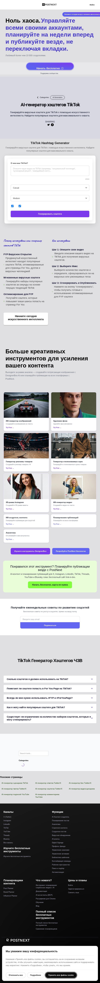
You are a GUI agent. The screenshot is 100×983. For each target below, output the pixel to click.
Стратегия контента (59, 828)
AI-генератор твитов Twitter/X (14, 789)
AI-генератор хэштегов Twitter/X (48, 789)
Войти (92, 5)
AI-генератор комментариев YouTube (47, 795)
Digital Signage (57, 843)
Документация (41, 891)
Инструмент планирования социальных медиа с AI (46, 886)
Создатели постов (59, 832)
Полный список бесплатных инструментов (47, 924)
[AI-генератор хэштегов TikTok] (48, 124)
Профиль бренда (58, 846)
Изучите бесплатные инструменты (17, 856)
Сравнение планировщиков (46, 929)
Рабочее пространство (61, 865)
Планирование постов (60, 821)
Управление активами (60, 854)
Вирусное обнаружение (61, 835)
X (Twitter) (7, 817)
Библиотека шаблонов (60, 857)
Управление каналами (60, 850)
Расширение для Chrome (45, 899)
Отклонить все (16, 975)
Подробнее (35, 975)
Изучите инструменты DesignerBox (30, 551)
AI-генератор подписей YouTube (15, 794)
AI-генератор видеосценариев (82, 789)
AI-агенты (56, 839)
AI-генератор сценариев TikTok (15, 783)
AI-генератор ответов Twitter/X (48, 783)
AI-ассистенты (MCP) (44, 895)
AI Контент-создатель (60, 817)
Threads (7, 835)
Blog (37, 906)
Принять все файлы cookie (61, 975)
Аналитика (56, 824)
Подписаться (50, 625)
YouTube (7, 832)
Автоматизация (58, 872)
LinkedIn (7, 824)
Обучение (39, 902)
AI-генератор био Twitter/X (80, 783)
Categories (44, 97)
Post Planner (8, 888)
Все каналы (8, 843)
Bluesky (7, 839)
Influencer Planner (10, 896)
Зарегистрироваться (76, 889)
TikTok (6, 828)
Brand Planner (9, 892)
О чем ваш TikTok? (19, 163)
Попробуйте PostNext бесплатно (71, 551)
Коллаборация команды (61, 861)
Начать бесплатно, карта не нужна (50, 585)
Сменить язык (73, 893)
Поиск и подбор (58, 868)
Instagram (7, 821)
